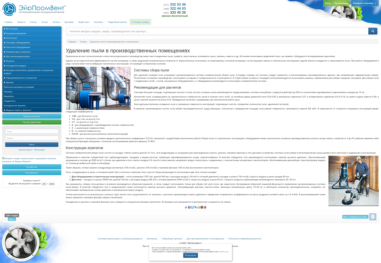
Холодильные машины (15, 105)
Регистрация (39, 149)
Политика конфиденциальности (244, 238)
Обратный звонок (31, 116)
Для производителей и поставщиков (205, 238)
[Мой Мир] (201, 206)
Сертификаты (31, 172)
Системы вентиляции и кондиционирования (119, 238)
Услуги (45, 21)
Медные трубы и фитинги (18, 109)
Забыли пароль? (26, 149)
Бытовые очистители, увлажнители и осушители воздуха (28, 72)
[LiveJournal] (195, 206)
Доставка (69, 21)
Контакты (98, 21)
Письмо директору (32, 121)
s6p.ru (12, 218)
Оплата (56, 21)
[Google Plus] (205, 206)
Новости (21, 21)
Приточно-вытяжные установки (19, 86)
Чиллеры (8, 91)
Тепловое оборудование (18, 42)
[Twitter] (192, 206)
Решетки (10, 60)
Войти (31, 144)
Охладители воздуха (16, 65)
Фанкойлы (9, 96)
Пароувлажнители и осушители (21, 77)
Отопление (11, 37)
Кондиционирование (16, 33)
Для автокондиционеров (18, 56)
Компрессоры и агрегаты (18, 51)
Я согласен (190, 255)
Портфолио (31, 166)
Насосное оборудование (18, 47)
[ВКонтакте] (189, 206)
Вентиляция (12, 28)
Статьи (33, 21)
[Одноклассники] (198, 206)
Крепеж (9, 82)
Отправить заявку (140, 21)
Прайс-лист (83, 21)
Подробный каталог (117, 21)
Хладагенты (9, 100)
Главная (8, 21)
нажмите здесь (224, 252)
